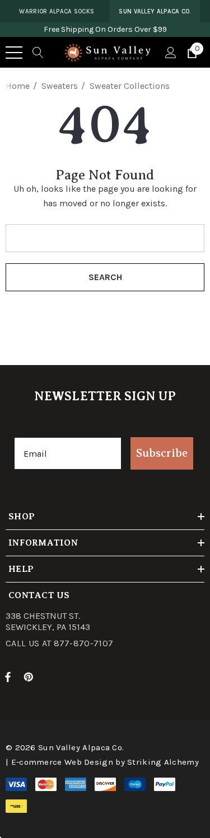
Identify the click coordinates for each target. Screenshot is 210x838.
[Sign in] (170, 52)
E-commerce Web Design (62, 762)
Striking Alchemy (163, 762)
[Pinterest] (30, 676)
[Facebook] (8, 676)
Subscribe (162, 453)
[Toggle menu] (14, 52)
